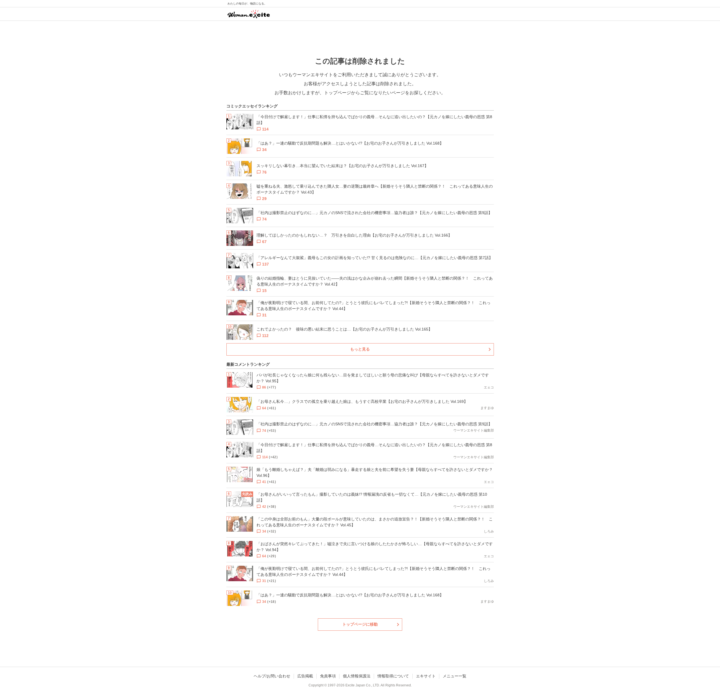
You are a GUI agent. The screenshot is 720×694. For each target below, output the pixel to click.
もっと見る (360, 349)
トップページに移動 (360, 624)
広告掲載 (305, 676)
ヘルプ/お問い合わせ (272, 676)
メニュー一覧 (454, 676)
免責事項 (328, 676)
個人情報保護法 (356, 676)
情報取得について (393, 676)
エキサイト (426, 676)
